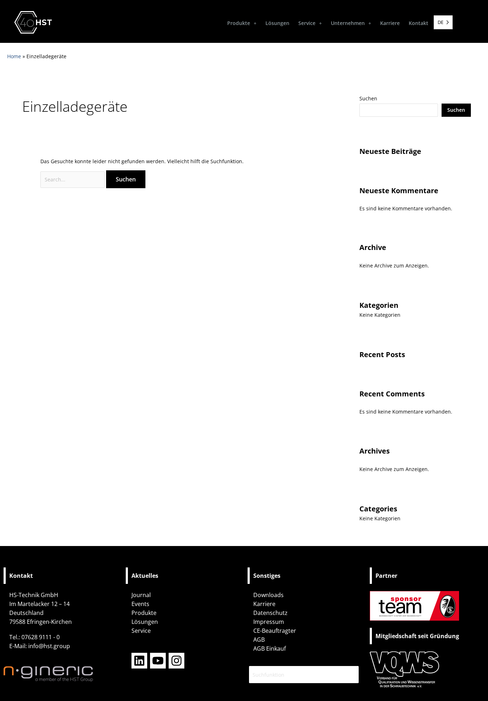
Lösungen (277, 23)
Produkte (238, 23)
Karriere (390, 23)
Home (14, 56)
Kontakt (418, 23)
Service (306, 23)
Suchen (368, 98)
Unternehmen (348, 23)
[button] (242, 23)
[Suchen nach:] (73, 179)
